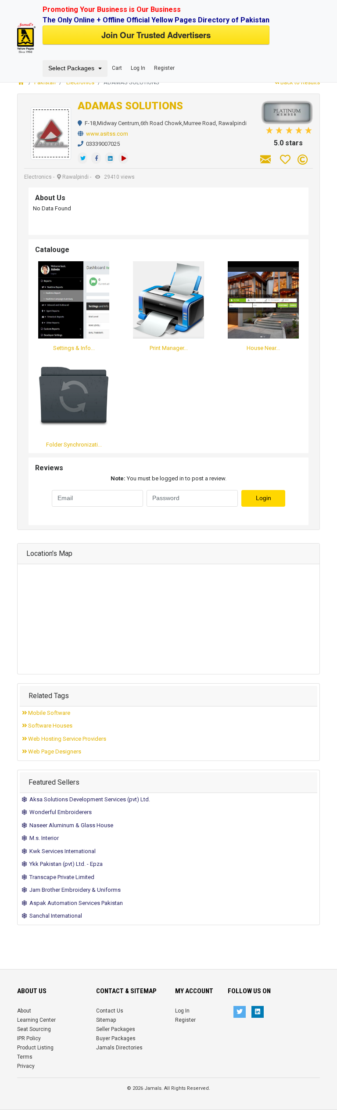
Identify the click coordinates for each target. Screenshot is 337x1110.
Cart (117, 68)
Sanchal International (54, 915)
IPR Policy (29, 1038)
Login (263, 498)
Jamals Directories (119, 1048)
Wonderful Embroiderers (59, 812)
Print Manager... (169, 348)
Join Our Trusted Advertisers (156, 35)
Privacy (26, 1066)
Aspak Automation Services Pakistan (75, 903)
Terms (24, 1057)
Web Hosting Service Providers (66, 738)
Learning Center (36, 1020)
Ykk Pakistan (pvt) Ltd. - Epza (65, 864)
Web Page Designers (54, 751)
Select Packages (71, 68)
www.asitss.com (107, 133)
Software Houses (49, 725)
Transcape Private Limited (60, 877)
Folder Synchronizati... (74, 444)
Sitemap (106, 1020)
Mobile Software (48, 713)
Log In (138, 68)
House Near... (263, 348)
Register (164, 68)
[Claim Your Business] (303, 159)
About (24, 1011)
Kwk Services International (61, 851)
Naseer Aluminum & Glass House (70, 825)
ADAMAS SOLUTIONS (130, 106)
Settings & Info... (74, 348)
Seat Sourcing (34, 1029)
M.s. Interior (43, 838)
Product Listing (35, 1048)
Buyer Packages (116, 1038)
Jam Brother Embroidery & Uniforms (74, 890)
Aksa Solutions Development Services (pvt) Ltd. (88, 799)
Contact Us (109, 1011)
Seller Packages (115, 1029)
